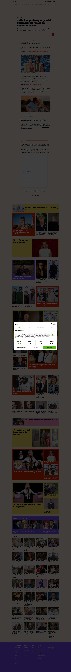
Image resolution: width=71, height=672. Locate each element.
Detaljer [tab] (30, 327)
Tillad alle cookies (49, 347)
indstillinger (53, 335)
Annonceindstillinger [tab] (41, 327)
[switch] (30, 343)
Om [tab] (51, 327)
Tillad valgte (35, 347)
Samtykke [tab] (19, 327)
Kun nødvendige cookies (21, 347)
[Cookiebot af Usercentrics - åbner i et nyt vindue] (52, 324)
